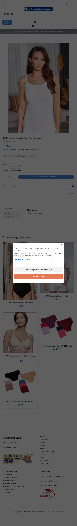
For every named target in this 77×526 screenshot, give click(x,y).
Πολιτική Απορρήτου (22, 259)
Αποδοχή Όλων (38, 276)
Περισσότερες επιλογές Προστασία (38, 269)
